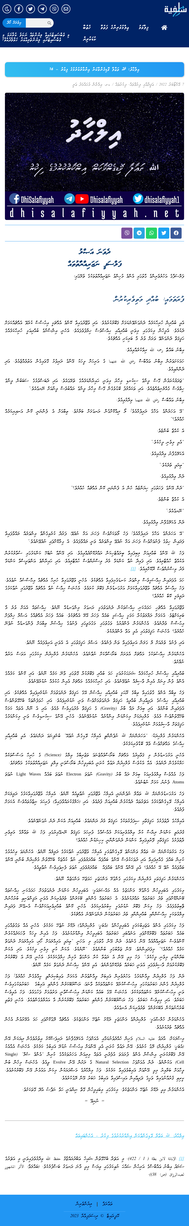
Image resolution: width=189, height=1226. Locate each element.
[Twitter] (30, 8)
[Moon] (6, 8)
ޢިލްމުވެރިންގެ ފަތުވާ (115, 28)
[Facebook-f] (18, 8)
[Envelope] (66, 8)
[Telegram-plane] (42, 8)
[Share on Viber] (126, 233)
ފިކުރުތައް (120, 85)
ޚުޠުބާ (87, 28)
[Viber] (54, 8)
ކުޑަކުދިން (89, 39)
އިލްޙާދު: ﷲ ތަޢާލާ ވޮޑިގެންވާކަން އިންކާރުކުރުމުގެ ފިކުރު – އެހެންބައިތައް (129, 1136)
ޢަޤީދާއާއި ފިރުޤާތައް (142, 85)
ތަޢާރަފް (107, 1204)
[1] (133, 569)
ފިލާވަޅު (144, 28)
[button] (176, 233)
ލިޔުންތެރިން (84, 1204)
